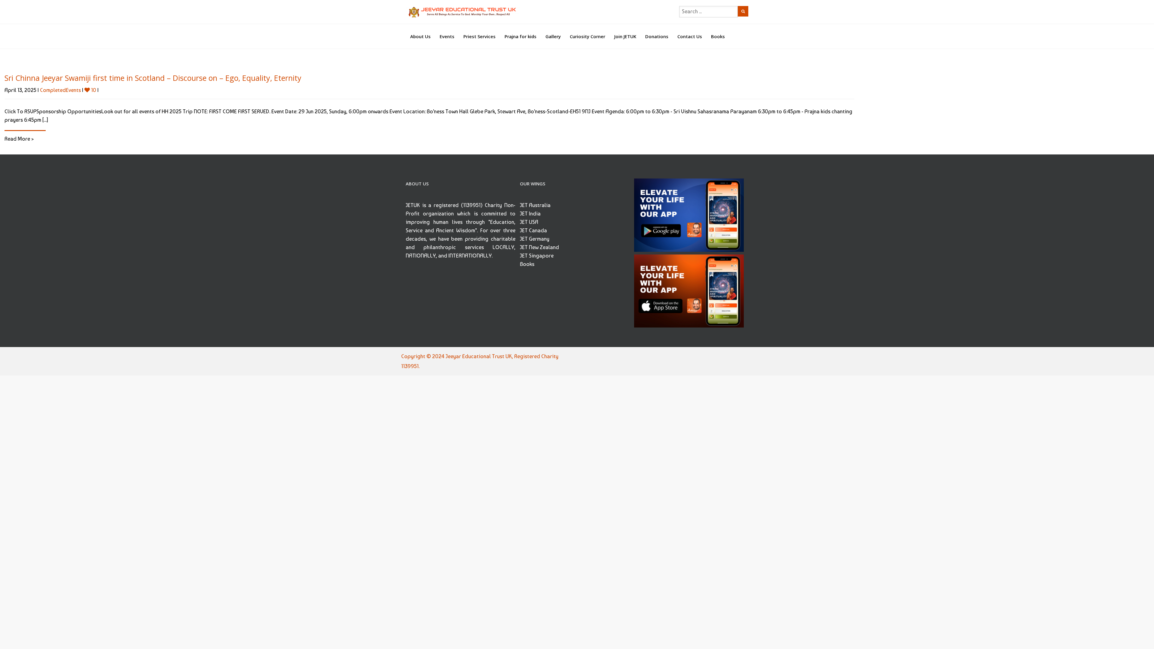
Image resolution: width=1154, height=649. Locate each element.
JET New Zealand (539, 247)
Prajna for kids (520, 36)
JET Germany (534, 239)
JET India (530, 213)
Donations (656, 36)
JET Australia (535, 205)
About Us (420, 36)
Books (718, 36)
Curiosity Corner (587, 36)
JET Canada (533, 230)
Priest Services (479, 36)
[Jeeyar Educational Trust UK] (463, 12)
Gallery (553, 36)
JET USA (529, 222)
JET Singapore (537, 255)
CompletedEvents (60, 90)
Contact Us (689, 36)
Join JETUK (625, 36)
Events (447, 36)
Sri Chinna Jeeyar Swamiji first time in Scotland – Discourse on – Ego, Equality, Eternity (153, 78)
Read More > (19, 139)
